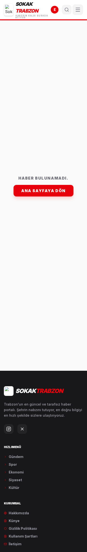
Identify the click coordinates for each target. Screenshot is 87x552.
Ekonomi (16, 472)
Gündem (16, 457)
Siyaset (15, 480)
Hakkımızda (19, 513)
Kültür (14, 488)
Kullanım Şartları (23, 536)
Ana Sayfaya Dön (43, 190)
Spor (13, 464)
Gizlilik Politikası (23, 528)
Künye (14, 521)
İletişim (15, 544)
